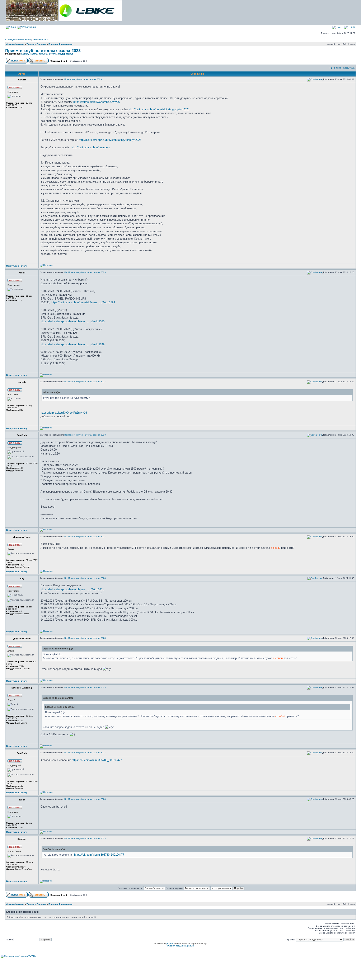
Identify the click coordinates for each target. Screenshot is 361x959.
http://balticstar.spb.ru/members (90, 147)
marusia (43, 53)
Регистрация (29, 27)
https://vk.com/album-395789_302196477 (97, 760)
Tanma (33, 53)
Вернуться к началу (16, 266)
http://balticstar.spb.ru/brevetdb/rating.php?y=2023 (158, 109)
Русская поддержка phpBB (180, 946)
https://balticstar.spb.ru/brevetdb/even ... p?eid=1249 (72, 344)
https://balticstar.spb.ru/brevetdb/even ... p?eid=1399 (83, 302)
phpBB (170, 943)
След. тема (349, 68)
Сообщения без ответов (18, 39)
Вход (13, 27)
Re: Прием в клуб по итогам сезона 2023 (85, 272)
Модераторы (65, 53)
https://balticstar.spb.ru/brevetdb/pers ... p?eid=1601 (72, 589)
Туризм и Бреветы (36, 44)
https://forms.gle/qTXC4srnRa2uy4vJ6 (96, 101)
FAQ (339, 27)
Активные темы (41, 39)
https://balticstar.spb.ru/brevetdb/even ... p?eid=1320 (72, 321)
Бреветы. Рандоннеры (60, 44)
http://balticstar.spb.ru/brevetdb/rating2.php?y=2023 (110, 139)
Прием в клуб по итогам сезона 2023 (43, 50)
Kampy (25, 53)
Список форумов (15, 44)
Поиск (351, 27)
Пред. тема (335, 68)
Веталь (53, 53)
